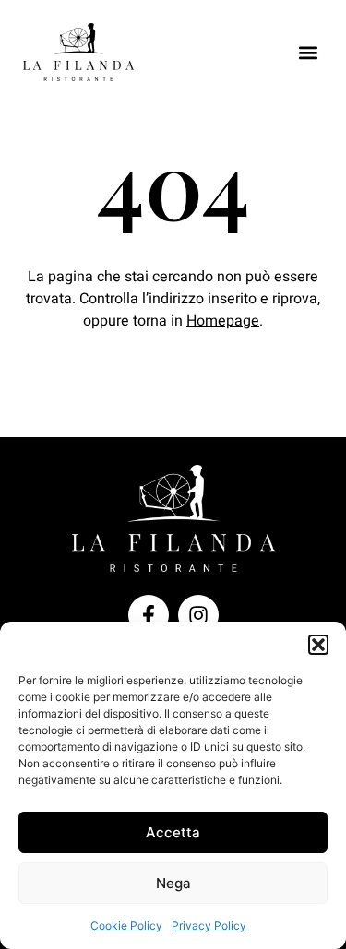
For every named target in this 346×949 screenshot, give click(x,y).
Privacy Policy (209, 925)
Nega (173, 883)
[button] (318, 644)
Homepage (222, 321)
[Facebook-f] (148, 615)
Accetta (173, 832)
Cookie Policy (126, 925)
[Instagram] (198, 615)
